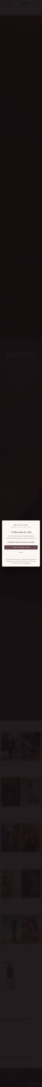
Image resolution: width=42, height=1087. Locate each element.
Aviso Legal (27, 563)
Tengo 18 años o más (21, 547)
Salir (21, 552)
